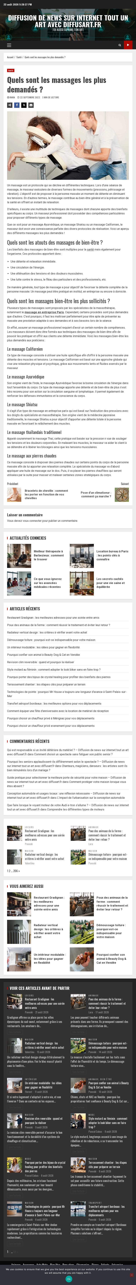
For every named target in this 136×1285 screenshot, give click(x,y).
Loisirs (29, 827)
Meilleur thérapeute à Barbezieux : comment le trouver (19, 556)
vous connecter (32, 520)
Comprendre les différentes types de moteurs (75, 809)
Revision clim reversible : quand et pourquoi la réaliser (40, 662)
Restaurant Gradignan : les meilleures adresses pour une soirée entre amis (53, 617)
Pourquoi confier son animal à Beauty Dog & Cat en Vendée (43, 654)
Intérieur (31, 1079)
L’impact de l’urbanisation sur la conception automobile (91, 797)
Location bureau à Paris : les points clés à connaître (82, 556)
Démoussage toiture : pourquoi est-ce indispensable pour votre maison (51, 640)
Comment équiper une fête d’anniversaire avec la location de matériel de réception (58, 711)
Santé (10, 70)
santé (90, 249)
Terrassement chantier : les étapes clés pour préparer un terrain (46, 684)
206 (15, 871)
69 (14, 1252)
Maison (29, 850)
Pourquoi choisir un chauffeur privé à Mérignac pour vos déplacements (50, 718)
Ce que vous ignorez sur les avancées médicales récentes (19, 583)
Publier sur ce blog (128, 45)
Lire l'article (15, 1032)
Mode (92, 1114)
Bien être (106, 1079)
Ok (68, 1279)
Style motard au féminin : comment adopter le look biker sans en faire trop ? (54, 669)
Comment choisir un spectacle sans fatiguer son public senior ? (73, 754)
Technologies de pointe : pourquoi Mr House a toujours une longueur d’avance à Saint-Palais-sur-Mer (45, 1210)
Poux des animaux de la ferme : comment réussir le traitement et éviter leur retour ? (58, 625)
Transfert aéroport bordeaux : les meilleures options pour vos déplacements (54, 703)
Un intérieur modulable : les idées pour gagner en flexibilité (43, 647)
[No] (131, 1275)
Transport (95, 1202)
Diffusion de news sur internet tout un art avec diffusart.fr (68, 21)
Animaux (94, 827)
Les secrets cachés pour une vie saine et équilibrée (82, 583)
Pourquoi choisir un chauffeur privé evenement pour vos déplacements (51, 726)
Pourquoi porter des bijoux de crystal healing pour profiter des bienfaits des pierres (58, 677)
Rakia (13, 97)
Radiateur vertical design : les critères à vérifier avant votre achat (47, 632)
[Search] (120, 45)
